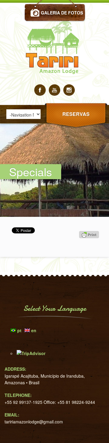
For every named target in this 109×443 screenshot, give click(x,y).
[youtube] (54, 90)
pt (19, 330)
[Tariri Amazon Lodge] (54, 83)
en (33, 330)
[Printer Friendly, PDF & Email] (90, 245)
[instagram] (69, 90)
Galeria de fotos (62, 13)
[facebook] (40, 90)
